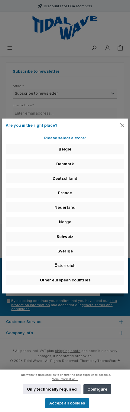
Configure (97, 389)
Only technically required (52, 389)
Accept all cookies (67, 403)
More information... (65, 379)
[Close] (122, 125)
